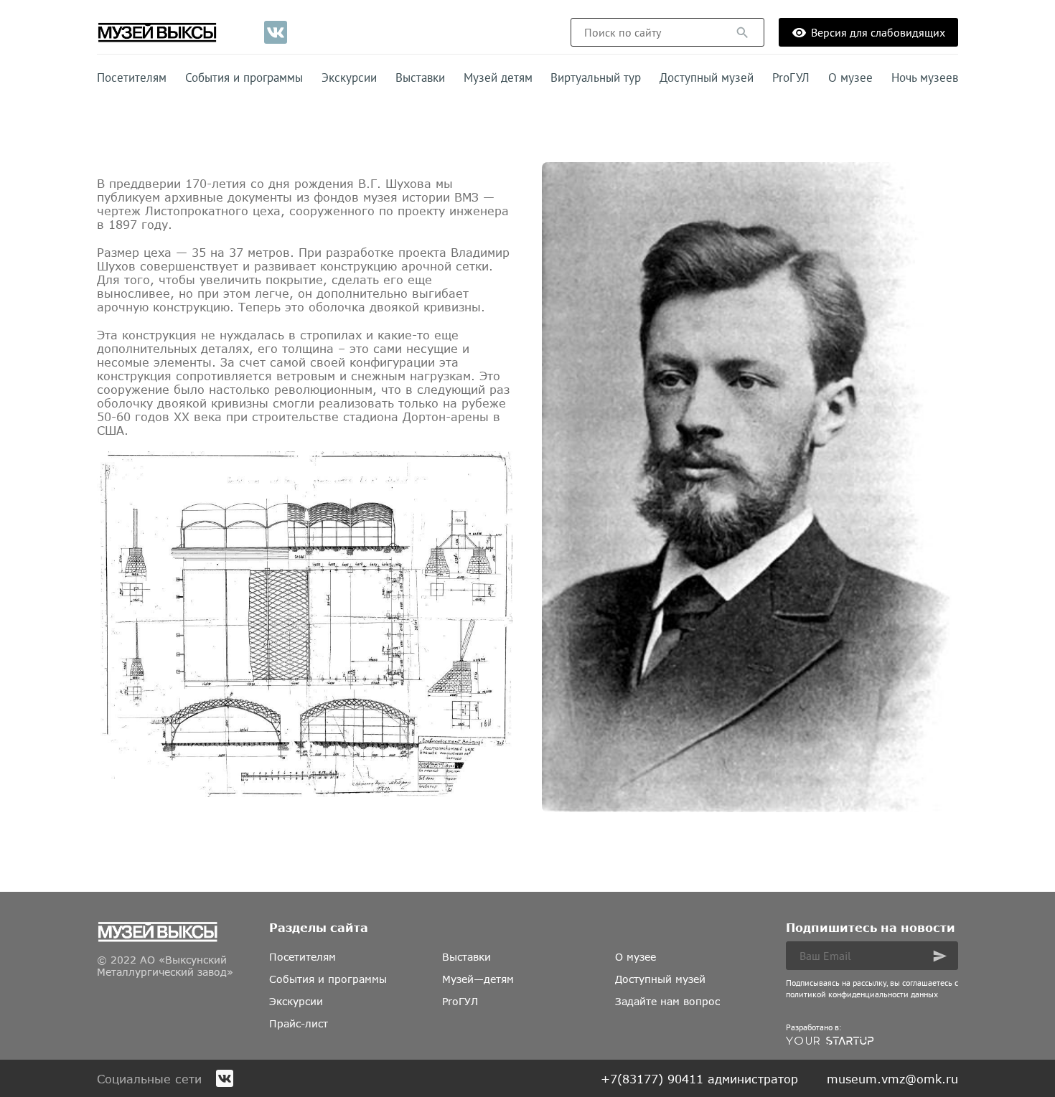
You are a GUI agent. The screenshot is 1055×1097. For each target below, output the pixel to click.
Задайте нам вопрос (667, 1001)
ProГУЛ (791, 77)
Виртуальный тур (595, 77)
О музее (850, 77)
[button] (742, 32)
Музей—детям (478, 979)
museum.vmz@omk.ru (892, 1079)
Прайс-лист (298, 1023)
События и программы (244, 77)
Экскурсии (349, 77)
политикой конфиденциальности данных (862, 994)
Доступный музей (707, 77)
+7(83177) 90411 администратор (699, 1079)
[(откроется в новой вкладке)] (275, 32)
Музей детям (498, 77)
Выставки (420, 77)
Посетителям (132, 77)
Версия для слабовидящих (878, 32)
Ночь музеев (924, 77)
